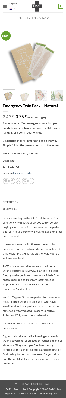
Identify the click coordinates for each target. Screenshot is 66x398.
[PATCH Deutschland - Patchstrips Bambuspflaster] (37, 6)
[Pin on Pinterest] (25, 181)
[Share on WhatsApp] (6, 181)
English (13, 3)
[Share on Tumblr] (31, 181)
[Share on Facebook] (12, 181)
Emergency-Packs (38, 18)
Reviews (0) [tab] (10, 209)
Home (20, 18)
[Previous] (8, 56)
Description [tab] (10, 202)
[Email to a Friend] (18, 181)
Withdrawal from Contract (33, 384)
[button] (5, 6)
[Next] (58, 56)
